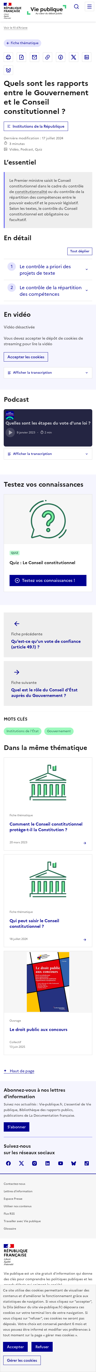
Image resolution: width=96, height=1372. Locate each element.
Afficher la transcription (32, 372)
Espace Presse (13, 1199)
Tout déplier (79, 251)
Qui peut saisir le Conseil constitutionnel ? (34, 923)
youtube (60, 1163)
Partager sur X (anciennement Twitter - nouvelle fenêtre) (73, 57)
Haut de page (21, 1071)
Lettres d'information (18, 1191)
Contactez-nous (14, 1184)
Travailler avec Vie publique (22, 1221)
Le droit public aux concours (38, 1029)
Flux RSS (9, 1214)
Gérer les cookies (22, 1360)
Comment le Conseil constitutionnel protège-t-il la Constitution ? (46, 827)
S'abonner (16, 1127)
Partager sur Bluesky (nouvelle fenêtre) (8, 70)
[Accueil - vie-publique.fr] (46, 11)
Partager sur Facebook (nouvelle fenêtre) (60, 57)
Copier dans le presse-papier (47, 57)
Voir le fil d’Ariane (15, 28)
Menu (89, 6)
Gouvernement (59, 731)
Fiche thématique (24, 43)
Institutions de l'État (23, 731)
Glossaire (10, 1229)
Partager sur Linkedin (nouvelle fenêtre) (86, 57)
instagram (34, 1163)
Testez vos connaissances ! (48, 580)
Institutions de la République (38, 126)
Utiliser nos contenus (17, 1206)
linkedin (47, 1163)
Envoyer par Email (34, 57)
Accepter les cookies (25, 357)
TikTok (86, 1163)
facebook (8, 1163)
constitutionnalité (31, 191)
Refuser (42, 1347)
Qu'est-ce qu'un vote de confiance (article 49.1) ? (46, 644)
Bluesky (73, 1163)
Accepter (15, 1347)
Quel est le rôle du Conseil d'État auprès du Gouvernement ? (44, 693)
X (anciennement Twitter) (21, 1163)
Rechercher (76, 6)
